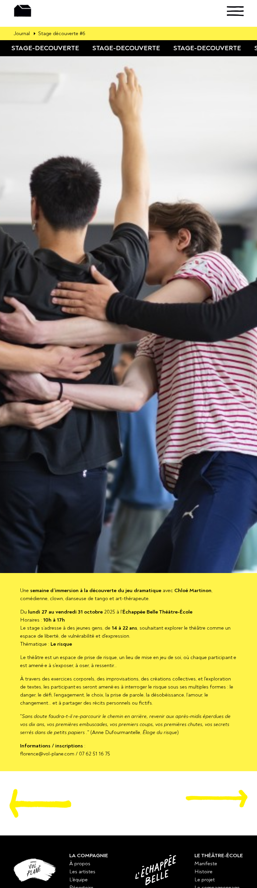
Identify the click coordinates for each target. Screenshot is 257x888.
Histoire (203, 871)
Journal (21, 33)
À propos (79, 863)
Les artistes (82, 871)
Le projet (204, 879)
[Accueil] (32, 11)
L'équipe (78, 879)
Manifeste (205, 863)
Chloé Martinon (192, 590)
